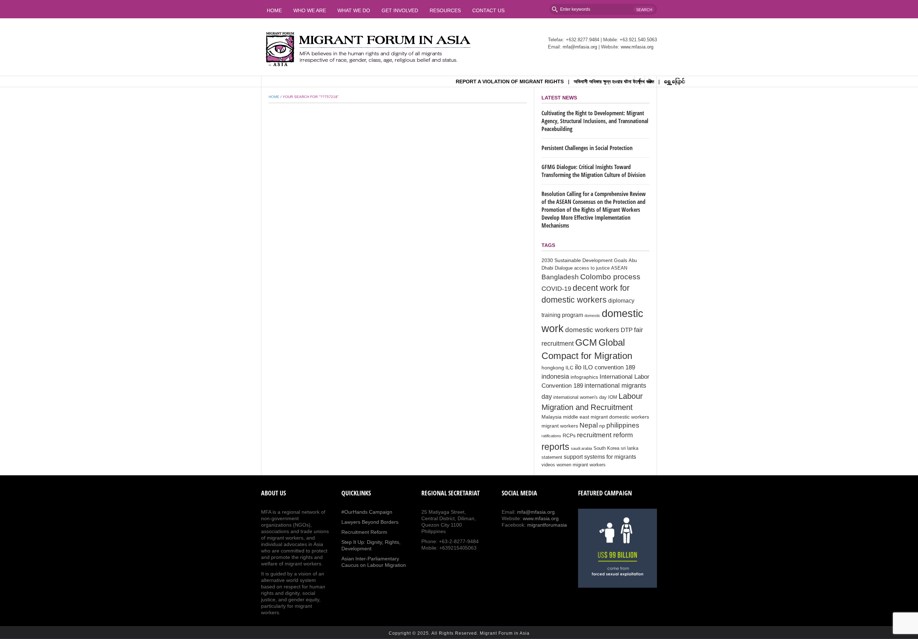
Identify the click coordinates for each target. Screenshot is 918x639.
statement (551, 457)
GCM (586, 342)
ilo (578, 367)
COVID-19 (556, 288)
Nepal (588, 425)
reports (555, 447)
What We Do (353, 10)
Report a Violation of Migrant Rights (495, 81)
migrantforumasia (547, 525)
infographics (584, 377)
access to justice (592, 268)
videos (548, 464)
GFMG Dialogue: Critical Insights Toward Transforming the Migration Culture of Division (593, 171)
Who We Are (309, 10)
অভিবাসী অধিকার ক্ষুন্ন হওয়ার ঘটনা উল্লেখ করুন (599, 81)
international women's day (580, 397)
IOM (612, 397)
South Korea (606, 448)
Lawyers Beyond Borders (369, 522)
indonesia (555, 376)
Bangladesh (560, 277)
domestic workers (592, 330)
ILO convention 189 (609, 367)
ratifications (551, 436)
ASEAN (619, 268)
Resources (445, 10)
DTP (627, 330)
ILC (569, 367)
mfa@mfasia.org (580, 47)
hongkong (552, 367)
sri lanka (629, 448)
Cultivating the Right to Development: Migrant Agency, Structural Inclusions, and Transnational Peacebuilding (594, 121)
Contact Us (488, 10)
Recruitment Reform (364, 532)
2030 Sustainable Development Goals (584, 260)
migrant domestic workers (620, 417)
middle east (576, 417)
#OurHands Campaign (366, 512)
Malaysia (551, 417)
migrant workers (559, 426)
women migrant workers (581, 464)
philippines (622, 425)
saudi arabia (581, 448)
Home (274, 10)
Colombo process (610, 276)
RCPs (569, 435)
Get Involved (400, 10)
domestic (592, 315)
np (602, 426)
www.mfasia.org (637, 47)
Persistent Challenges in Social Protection (587, 148)
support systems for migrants (600, 457)
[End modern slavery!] (617, 548)
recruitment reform (605, 435)
